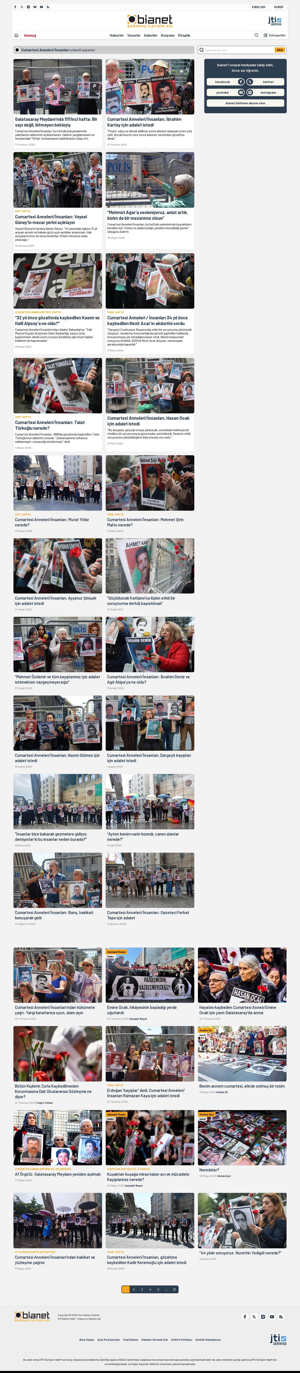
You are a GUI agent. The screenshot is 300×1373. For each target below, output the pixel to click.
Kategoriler (277, 35)
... (166, 1289)
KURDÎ (278, 7)
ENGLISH (258, 7)
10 (174, 1289)
